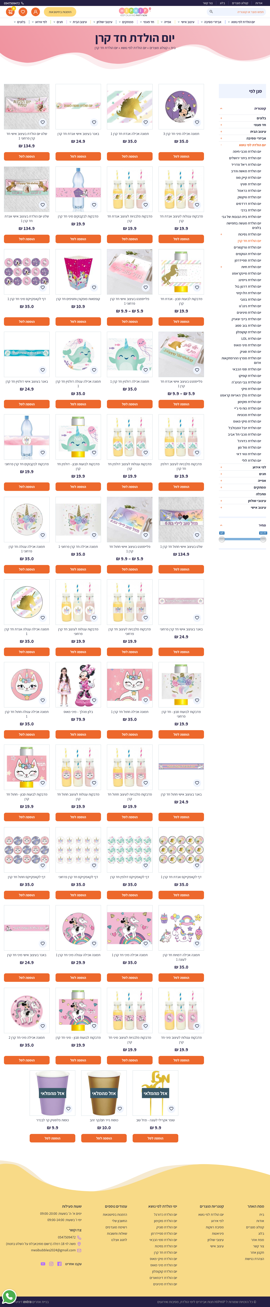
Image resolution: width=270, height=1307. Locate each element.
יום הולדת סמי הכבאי (246, 369)
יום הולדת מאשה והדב (246, 171)
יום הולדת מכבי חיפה (247, 151)
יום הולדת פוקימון (249, 401)
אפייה (262, 480)
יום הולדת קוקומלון (248, 332)
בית (173, 47)
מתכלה (261, 494)
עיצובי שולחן (257, 500)
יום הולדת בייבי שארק (246, 319)
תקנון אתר (257, 1252)
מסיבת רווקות (215, 1227)
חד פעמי (260, 124)
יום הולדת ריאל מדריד (246, 164)
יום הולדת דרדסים (248, 203)
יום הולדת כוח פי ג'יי (247, 408)
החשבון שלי (119, 1220)
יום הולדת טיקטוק (249, 197)
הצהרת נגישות (254, 1258)
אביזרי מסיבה (256, 138)
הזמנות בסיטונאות (115, 1214)
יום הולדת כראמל (249, 190)
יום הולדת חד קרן (249, 240)
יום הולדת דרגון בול (248, 286)
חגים (262, 474)
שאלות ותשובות (117, 1233)
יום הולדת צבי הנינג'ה (246, 382)
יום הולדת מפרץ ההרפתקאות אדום (241, 360)
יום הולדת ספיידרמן (248, 260)
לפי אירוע (259, 467)
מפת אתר (257, 1239)
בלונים (261, 118)
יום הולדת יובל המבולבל (244, 428)
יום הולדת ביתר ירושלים (245, 158)
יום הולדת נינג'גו (250, 306)
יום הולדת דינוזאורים (163, 1277)
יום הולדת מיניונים (249, 312)
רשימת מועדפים (116, 1227)
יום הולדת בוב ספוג (248, 325)
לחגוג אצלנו (119, 1239)
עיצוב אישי (258, 507)
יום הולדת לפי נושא (133, 47)
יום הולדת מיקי (251, 388)
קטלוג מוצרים (240, 3)
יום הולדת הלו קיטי (248, 293)
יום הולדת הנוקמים (248, 253)
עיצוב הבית (258, 131)
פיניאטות (218, 1233)
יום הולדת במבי (250, 299)
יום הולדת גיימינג (249, 280)
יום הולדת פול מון (249, 447)
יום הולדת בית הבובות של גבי (241, 216)
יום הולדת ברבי (251, 210)
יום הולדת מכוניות (249, 414)
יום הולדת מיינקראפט (246, 273)
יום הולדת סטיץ (250, 184)
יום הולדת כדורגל (249, 441)
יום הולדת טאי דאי (248, 454)
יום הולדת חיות (251, 267)
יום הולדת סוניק (250, 351)
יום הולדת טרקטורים (247, 247)
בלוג (222, 3)
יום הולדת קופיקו (250, 375)
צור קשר (208, 3)
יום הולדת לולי (251, 460)
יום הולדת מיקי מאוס (247, 421)
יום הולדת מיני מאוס (247, 345)
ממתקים (260, 487)
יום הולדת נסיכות (249, 234)
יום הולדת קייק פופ (248, 177)
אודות (258, 3)
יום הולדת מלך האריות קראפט (240, 395)
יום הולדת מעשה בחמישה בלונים (244, 225)
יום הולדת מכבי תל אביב (244, 434)
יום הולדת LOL (251, 338)
